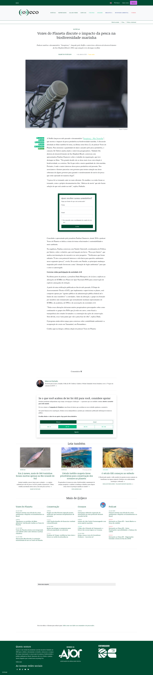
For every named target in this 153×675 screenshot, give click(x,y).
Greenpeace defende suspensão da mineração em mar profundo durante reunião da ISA (90, 514)
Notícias (53, 12)
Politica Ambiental (131, 22)
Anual (94, 422)
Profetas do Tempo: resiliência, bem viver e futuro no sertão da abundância (61, 536)
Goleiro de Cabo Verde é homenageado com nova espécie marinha (92, 522)
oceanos (42, 140)
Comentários (75, 371)
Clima (122, 22)
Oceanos (42, 148)
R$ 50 (85, 427)
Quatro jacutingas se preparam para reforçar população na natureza (59, 529)
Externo (49, 519)
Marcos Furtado (65, 54)
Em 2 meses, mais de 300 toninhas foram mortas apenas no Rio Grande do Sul (35, 476)
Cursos (133, 12)
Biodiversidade (115, 22)
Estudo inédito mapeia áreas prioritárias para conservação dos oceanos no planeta (76, 476)
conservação (41, 138)
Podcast (111, 519)
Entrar (4, 672)
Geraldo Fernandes (109, 484)
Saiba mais (19, 662)
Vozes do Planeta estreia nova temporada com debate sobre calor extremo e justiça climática (29, 531)
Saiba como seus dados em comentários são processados (78, 625)
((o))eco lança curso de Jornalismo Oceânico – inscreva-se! (89, 536)
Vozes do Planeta (40, 146)
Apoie (133, 3)
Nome (63, 205)
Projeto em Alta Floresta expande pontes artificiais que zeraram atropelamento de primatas (60, 514)
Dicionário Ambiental (121, 12)
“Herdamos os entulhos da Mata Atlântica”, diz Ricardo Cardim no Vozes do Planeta (30, 523)
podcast (42, 144)
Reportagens (62, 12)
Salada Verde (73, 12)
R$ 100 (104, 427)
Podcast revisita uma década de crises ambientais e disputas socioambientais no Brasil (30, 514)
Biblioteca (108, 12)
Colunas (91, 12)
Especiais (83, 12)
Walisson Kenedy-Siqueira (124, 484)
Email (63, 212)
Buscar (118, 3)
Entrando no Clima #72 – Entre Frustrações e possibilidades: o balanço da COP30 (123, 530)
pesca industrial (40, 142)
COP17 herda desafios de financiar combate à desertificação (61, 522)
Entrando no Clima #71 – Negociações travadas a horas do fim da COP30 (121, 538)
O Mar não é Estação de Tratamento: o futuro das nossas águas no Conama (90, 529)
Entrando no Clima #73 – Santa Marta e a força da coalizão (122, 522)
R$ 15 (49, 427)
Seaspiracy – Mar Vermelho (93, 138)
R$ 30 (67, 427)
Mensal (58, 422)
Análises (100, 12)
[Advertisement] (123, 321)
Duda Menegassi (76, 489)
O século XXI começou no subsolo (118, 473)
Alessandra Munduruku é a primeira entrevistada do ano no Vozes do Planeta (29, 539)
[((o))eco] (29, 12)
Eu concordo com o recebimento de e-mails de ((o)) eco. (77, 221)
